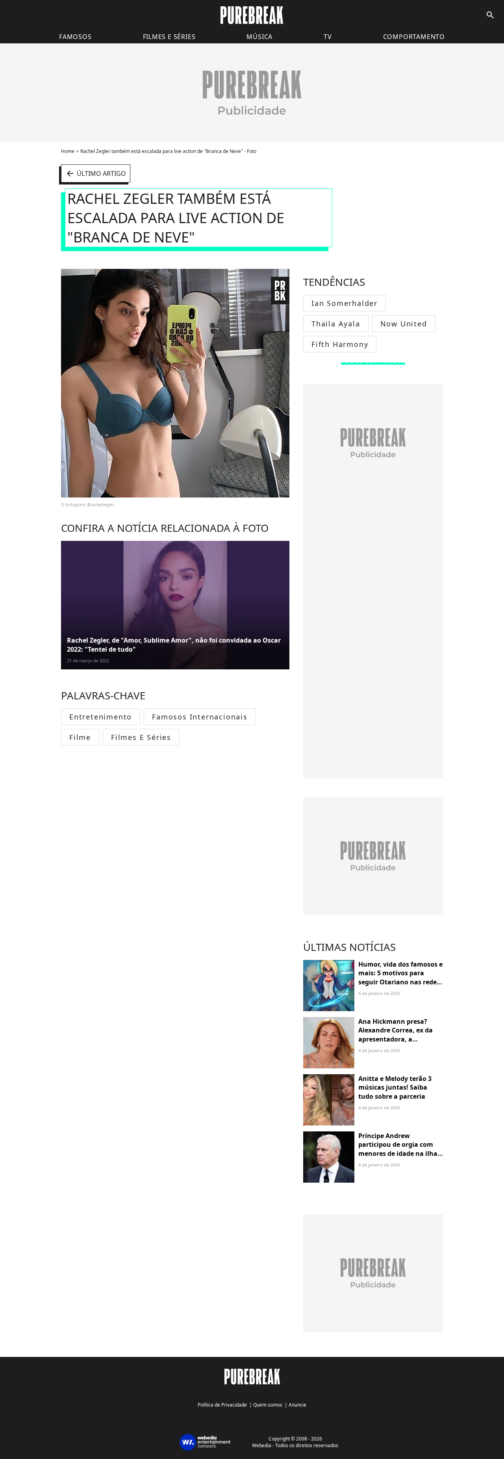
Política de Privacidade (222, 1404)
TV (328, 36)
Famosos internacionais (200, 716)
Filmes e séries (169, 36)
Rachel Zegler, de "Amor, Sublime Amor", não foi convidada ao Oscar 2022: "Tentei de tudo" (174, 644)
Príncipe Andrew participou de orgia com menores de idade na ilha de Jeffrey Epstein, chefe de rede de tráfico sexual (400, 1153)
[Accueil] (252, 15)
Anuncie (297, 1404)
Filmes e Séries (141, 737)
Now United (403, 323)
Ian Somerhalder (344, 303)
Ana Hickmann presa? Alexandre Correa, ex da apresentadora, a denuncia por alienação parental (395, 1039)
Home (67, 151)
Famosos (75, 36)
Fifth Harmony (339, 344)
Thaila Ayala (335, 323)
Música (259, 36)
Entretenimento (100, 716)
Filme (80, 737)
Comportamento (414, 36)
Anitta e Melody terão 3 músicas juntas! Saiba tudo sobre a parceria (395, 1087)
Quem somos (267, 1404)
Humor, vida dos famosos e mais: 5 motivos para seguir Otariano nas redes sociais (400, 977)
